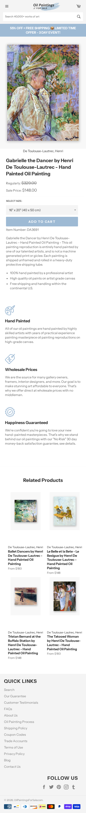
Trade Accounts (15, 741)
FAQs (8, 709)
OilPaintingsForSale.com (28, 800)
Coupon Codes (15, 735)
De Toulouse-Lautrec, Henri (43, 151)
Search (9, 690)
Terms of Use (13, 747)
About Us (11, 715)
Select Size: (14, 200)
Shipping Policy (15, 728)
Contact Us (12, 767)
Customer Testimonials (21, 702)
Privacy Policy (14, 754)
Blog (7, 760)
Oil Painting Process (19, 722)
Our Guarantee (15, 696)
